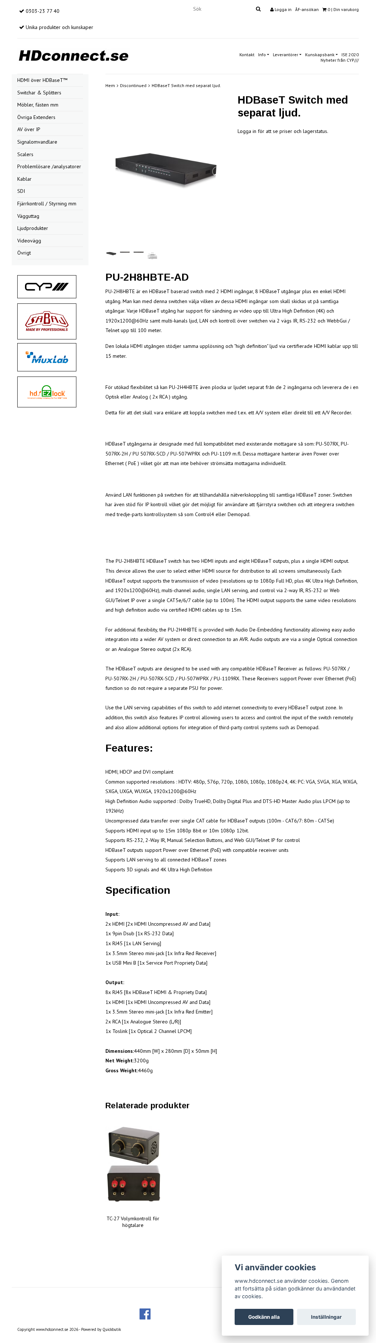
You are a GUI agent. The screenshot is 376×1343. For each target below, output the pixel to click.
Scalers (25, 154)
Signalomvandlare (37, 141)
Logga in (283, 9)
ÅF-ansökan (307, 9)
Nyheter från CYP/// (340, 60)
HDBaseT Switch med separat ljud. (186, 85)
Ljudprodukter (32, 228)
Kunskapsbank (320, 54)
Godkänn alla (264, 1317)
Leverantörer (285, 54)
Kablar (24, 179)
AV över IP (28, 129)
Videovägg (29, 240)
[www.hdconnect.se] (73, 55)
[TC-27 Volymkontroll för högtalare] (132, 1164)
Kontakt (246, 54)
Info (262, 54)
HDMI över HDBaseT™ (42, 80)
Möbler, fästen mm (37, 104)
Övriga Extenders (36, 117)
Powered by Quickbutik (101, 1329)
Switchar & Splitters (39, 92)
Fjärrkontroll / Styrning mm (46, 203)
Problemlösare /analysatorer (49, 166)
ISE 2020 (350, 54)
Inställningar (326, 1317)
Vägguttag (28, 216)
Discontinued (133, 85)
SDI (21, 191)
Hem (110, 85)
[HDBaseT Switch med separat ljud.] (166, 172)
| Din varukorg (343, 9)
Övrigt (24, 252)
